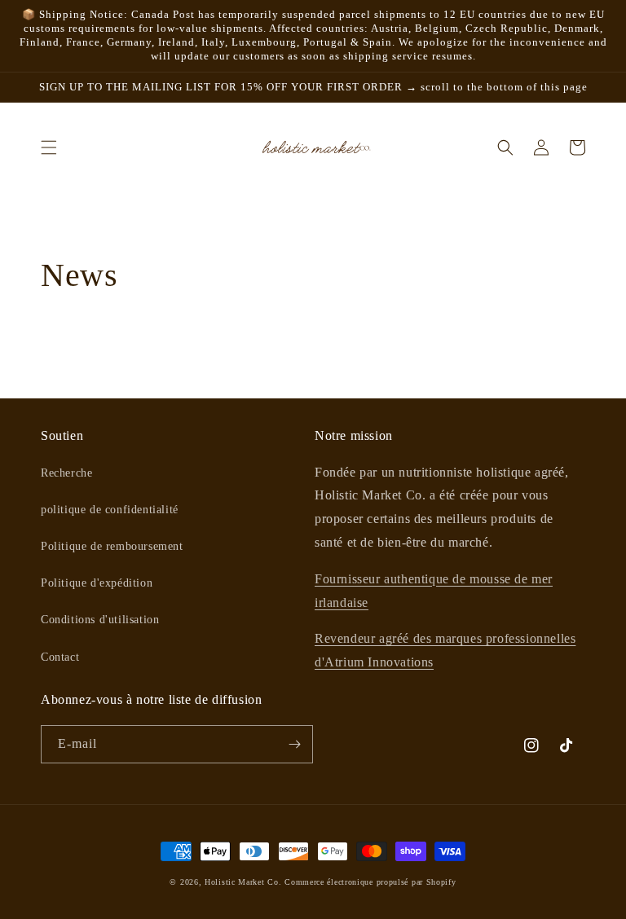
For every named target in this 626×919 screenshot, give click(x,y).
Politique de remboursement (112, 546)
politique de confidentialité (110, 509)
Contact (60, 657)
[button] (49, 147)
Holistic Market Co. (243, 881)
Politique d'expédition (96, 583)
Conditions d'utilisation (100, 619)
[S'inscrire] (294, 744)
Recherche (66, 473)
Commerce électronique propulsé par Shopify (370, 881)
